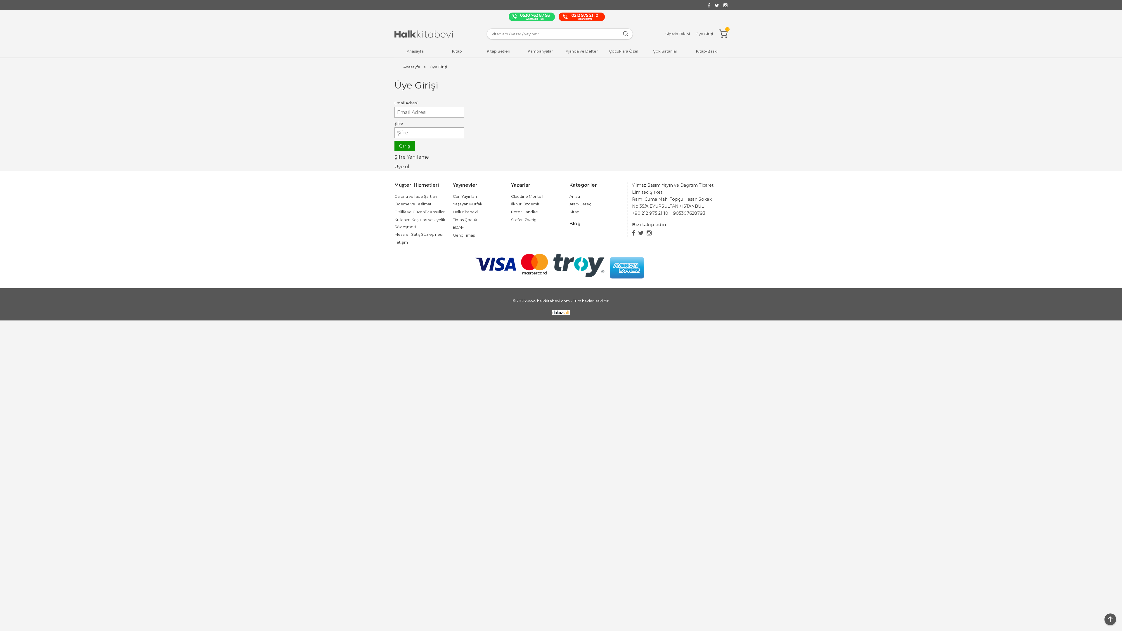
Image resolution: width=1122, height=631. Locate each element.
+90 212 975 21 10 (650, 213)
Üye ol (401, 166)
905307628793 (689, 213)
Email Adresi (406, 103)
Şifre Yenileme (411, 157)
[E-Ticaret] (561, 312)
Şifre (398, 123)
